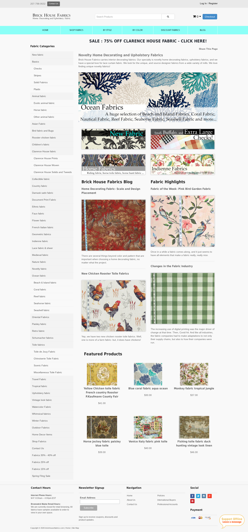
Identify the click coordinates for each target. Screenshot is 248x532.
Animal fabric (39, 96)
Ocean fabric (39, 275)
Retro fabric (38, 331)
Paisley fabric (39, 324)
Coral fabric (40, 289)
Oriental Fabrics (40, 317)
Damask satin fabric (42, 192)
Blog (202, 30)
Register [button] (213, 3)
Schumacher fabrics (42, 337)
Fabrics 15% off (40, 469)
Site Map (75, 528)
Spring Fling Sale (41, 476)
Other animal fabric (44, 117)
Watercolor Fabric (41, 407)
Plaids (37, 89)
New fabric (37, 54)
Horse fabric (40, 110)
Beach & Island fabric (45, 282)
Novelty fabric (39, 268)
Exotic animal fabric (44, 103)
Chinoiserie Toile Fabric (46, 358)
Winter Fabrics (40, 420)
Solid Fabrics (41, 82)
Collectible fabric (41, 179)
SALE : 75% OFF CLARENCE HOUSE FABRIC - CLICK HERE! (148, 41)
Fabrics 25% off (40, 462)
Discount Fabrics (170, 30)
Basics (35, 61)
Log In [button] (203, 3)
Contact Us (53, 4)
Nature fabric (39, 262)
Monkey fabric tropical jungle (194, 388)
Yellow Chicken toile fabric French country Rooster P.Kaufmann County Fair (102, 392)
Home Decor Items (42, 434)
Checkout (210, 16)
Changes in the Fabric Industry (172, 266)
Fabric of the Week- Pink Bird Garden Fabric (181, 188)
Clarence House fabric (44, 151)
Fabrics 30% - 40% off (44, 455)
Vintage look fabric (42, 400)
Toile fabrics (38, 344)
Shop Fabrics (76, 30)
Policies (161, 495)
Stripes (37, 75)
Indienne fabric (40, 241)
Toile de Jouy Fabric (44, 351)
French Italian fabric (42, 227)
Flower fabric (39, 220)
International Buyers (166, 500)
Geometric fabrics (41, 234)
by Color (138, 30)
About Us (131, 500)
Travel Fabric (39, 379)
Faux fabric (38, 213)
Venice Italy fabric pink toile (148, 441)
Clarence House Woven (46, 165)
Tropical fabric (39, 386)
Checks (38, 68)
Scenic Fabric (41, 365)
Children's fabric (40, 144)
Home (45, 30)
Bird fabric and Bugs (43, 130)
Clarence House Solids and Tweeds (53, 172)
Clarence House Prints (46, 158)
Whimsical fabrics (41, 413)
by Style (107, 30)
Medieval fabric (40, 255)
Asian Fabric (38, 123)
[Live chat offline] (232, 521)
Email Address (87, 497)
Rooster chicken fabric (44, 137)
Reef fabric (39, 296)
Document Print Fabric (44, 199)
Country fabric (39, 186)
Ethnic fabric (38, 206)
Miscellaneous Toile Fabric (48, 372)
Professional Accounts (167, 504)
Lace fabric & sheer (42, 248)
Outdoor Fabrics (40, 427)
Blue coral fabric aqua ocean (148, 388)
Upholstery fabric (41, 393)
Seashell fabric (41, 310)
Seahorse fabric (42, 303)
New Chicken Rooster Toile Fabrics (105, 273)
